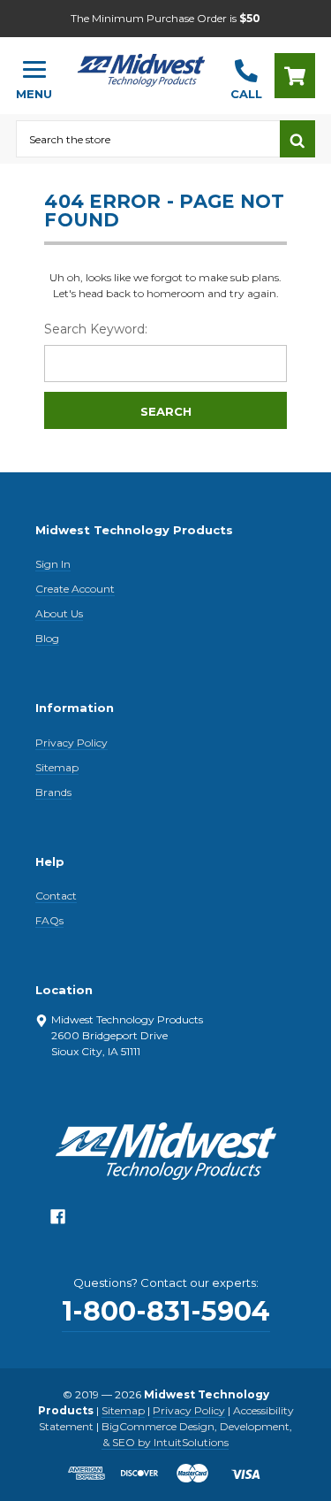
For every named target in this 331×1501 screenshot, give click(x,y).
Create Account (75, 588)
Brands (53, 792)
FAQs (49, 920)
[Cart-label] (295, 75)
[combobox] (148, 138)
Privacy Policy (71, 742)
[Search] (297, 138)
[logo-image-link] (141, 67)
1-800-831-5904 (166, 1311)
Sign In (53, 564)
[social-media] (58, 1221)
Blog (47, 638)
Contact (56, 895)
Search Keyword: (95, 329)
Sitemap (57, 767)
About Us (59, 613)
